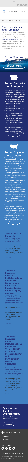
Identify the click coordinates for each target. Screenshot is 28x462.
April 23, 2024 (8, 295)
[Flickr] (10, 448)
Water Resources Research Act (10, 39)
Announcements (9, 240)
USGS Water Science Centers (12, 213)
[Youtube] (23, 5)
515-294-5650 (4, 441)
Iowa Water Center (10, 298)
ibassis (18, 238)
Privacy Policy (17, 456)
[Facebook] (18, 5)
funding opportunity (16, 297)
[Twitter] (6, 448)
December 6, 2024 (10, 238)
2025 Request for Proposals (13, 234)
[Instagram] (26, 5)
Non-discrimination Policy (7, 456)
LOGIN (13, 458)
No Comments (16, 241)
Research (7, 297)
